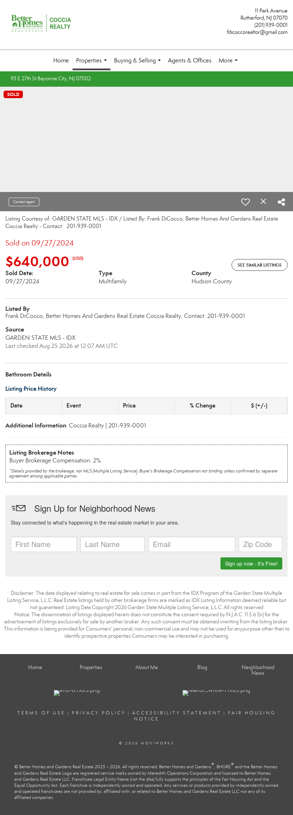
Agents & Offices (190, 60)
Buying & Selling (139, 64)
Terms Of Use (41, 713)
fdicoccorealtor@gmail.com (257, 32)
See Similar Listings (260, 265)
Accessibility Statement (177, 713)
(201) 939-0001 (271, 25)
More (229, 64)
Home (61, 60)
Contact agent (24, 201)
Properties (93, 63)
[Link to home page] (42, 24)
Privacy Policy (99, 713)
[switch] (245, 202)
